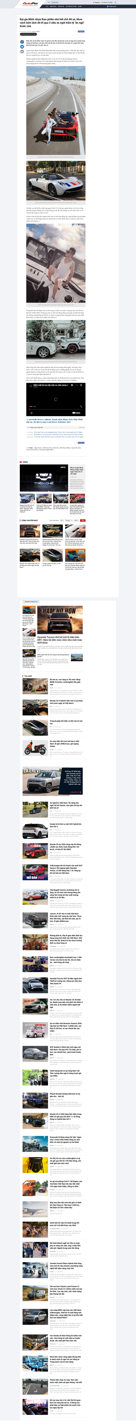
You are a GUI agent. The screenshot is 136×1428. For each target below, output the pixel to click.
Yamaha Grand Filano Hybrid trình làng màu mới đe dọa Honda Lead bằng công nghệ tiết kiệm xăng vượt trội (66, 1265)
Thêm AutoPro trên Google (29, 34)
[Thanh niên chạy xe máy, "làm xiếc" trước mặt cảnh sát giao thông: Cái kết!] (35, 1387)
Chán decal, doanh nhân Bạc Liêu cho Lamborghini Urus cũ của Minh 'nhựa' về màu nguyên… (59, 437)
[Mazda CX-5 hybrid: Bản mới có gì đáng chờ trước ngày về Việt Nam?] (30, 555)
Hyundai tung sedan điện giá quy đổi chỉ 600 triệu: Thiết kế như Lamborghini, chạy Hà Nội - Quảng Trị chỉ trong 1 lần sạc (52, 542)
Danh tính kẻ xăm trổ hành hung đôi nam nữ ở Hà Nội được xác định (64, 1224)
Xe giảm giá (55, 2)
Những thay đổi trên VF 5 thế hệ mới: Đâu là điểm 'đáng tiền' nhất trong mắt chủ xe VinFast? (27, 508)
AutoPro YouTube (108, 2)
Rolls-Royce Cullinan (65, 448)
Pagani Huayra (38, 448)
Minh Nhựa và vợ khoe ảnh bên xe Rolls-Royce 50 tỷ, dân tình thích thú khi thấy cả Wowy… (59, 434)
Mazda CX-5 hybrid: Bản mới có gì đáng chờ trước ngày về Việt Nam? (29, 565)
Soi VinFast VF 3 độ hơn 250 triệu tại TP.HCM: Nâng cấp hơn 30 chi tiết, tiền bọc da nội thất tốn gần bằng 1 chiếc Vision (75, 566)
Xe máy (80, 6)
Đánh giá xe (53, 6)
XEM (83, 520)
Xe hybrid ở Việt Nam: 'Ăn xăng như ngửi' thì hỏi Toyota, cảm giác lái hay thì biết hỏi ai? (66, 805)
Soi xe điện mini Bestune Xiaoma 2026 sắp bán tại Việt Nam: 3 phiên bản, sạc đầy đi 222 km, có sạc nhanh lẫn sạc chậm (66, 1027)
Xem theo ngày (54, 520)
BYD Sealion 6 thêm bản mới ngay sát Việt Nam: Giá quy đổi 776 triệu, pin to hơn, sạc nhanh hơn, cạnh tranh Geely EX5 (65, 1051)
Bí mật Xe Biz (112, 6)
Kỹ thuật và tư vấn (71, 6)
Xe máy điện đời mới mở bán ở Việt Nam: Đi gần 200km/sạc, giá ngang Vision (64, 743)
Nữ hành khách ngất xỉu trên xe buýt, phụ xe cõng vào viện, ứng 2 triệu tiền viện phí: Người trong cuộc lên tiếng (65, 1245)
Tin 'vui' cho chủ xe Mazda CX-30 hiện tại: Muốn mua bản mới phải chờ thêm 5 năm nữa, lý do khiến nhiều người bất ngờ (66, 1003)
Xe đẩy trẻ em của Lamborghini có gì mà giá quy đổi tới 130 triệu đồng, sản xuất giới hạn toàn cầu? (65, 1160)
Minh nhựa (56, 448)
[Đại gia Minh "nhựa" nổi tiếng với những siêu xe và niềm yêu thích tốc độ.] (55, 110)
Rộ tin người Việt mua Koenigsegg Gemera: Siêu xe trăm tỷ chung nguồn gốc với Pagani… (58, 432)
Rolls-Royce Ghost (48, 448)
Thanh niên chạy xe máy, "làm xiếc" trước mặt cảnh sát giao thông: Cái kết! (66, 1381)
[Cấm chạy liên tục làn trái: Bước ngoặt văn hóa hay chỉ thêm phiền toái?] (60, 498)
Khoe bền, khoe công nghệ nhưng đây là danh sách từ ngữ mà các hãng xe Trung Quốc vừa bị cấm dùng (65, 1359)
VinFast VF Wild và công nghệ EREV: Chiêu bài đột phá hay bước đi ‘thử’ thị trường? (44, 507)
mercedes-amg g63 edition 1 (46, 449)
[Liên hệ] (22, 51)
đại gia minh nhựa (76, 448)
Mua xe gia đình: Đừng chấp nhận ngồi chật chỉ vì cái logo (76, 471)
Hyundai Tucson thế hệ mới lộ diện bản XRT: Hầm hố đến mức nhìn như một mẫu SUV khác (29, 541)
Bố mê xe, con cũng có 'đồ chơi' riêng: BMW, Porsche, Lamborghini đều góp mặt (65, 682)
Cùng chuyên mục (29, 520)
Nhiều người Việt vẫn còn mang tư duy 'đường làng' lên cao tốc (53, 655)
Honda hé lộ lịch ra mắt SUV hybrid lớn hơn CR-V (65, 825)
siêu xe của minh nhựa (32, 449)
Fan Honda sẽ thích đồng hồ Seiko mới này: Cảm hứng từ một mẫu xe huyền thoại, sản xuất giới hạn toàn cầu (66, 1338)
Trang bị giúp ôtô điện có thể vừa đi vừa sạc (51, 564)
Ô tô (47, 6)
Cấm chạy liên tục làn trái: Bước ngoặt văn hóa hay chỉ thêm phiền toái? (60, 506)
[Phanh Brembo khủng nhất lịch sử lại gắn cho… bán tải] (35, 1101)
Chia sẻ (81, 31)
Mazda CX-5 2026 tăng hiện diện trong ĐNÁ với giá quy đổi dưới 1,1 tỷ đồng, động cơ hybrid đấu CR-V (65, 1116)
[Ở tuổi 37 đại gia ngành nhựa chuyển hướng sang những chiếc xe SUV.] (55, 263)
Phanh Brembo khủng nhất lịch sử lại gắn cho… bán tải (65, 1095)
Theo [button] (55, 427)
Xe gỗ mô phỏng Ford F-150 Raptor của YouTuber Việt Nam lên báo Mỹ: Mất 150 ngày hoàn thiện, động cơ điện (66, 1183)
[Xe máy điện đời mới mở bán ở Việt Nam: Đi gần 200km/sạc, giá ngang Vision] (35, 748)
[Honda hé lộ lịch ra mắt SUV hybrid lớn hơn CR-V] (35, 831)
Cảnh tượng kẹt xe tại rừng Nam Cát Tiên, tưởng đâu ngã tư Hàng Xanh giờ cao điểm (65, 1073)
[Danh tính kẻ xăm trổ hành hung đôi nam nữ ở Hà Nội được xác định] (35, 1230)
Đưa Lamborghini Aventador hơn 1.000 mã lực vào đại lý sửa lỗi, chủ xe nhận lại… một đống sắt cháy (66, 959)
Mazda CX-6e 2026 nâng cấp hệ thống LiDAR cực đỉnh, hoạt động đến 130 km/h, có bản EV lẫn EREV (65, 846)
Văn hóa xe (61, 6)
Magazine (97, 2)
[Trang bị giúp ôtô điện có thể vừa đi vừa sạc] (52, 555)
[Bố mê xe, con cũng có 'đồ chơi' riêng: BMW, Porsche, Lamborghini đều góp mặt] (35, 686)
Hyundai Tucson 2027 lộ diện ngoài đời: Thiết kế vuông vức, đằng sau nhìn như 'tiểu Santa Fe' (66, 981)
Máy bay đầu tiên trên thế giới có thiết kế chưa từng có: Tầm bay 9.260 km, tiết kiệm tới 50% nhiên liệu (65, 1205)
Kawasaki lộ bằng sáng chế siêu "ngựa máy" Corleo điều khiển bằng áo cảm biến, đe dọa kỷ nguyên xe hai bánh (65, 1139)
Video (25, 462)
